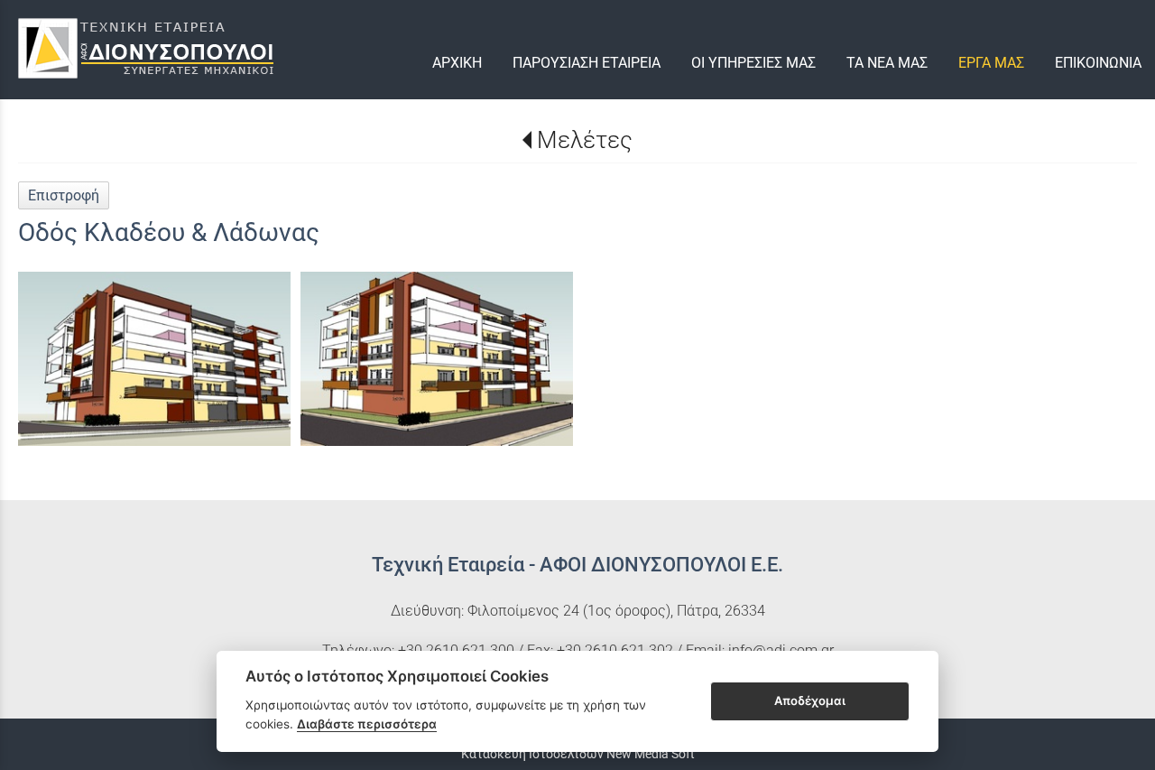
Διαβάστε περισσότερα (367, 724)
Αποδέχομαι (809, 700)
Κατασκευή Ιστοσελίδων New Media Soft (578, 754)
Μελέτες (584, 139)
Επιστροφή (63, 195)
